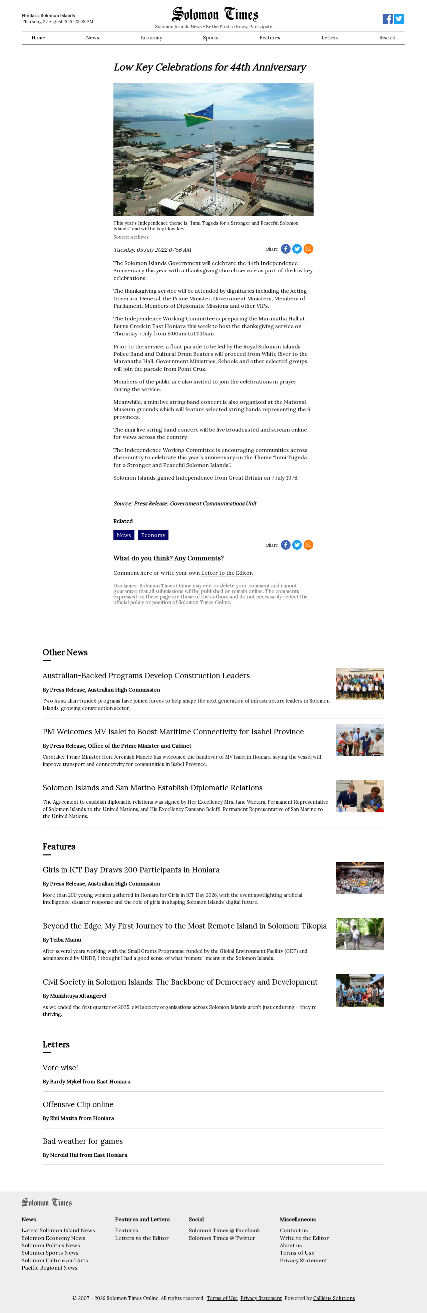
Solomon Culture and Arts (55, 1260)
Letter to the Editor (226, 572)
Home (38, 38)
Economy (151, 38)
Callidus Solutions (334, 1298)
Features (270, 38)
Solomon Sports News (50, 1252)
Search (387, 38)
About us (291, 1245)
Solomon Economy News (53, 1238)
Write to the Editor (304, 1238)
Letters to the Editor (142, 1238)
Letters (330, 38)
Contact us (294, 1230)
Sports (211, 38)
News (92, 38)
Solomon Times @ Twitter (222, 1238)
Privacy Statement (303, 1260)
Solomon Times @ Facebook (224, 1230)
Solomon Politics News (51, 1245)
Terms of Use (297, 1252)
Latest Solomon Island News (58, 1230)
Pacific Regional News (50, 1267)
